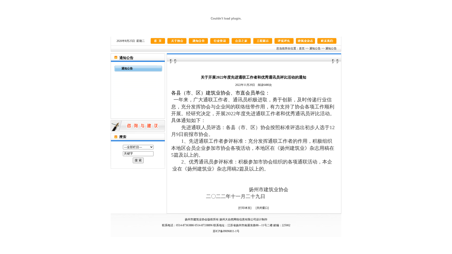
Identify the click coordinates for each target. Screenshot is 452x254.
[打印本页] (244, 208)
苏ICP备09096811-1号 (226, 231)
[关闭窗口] (262, 208)
